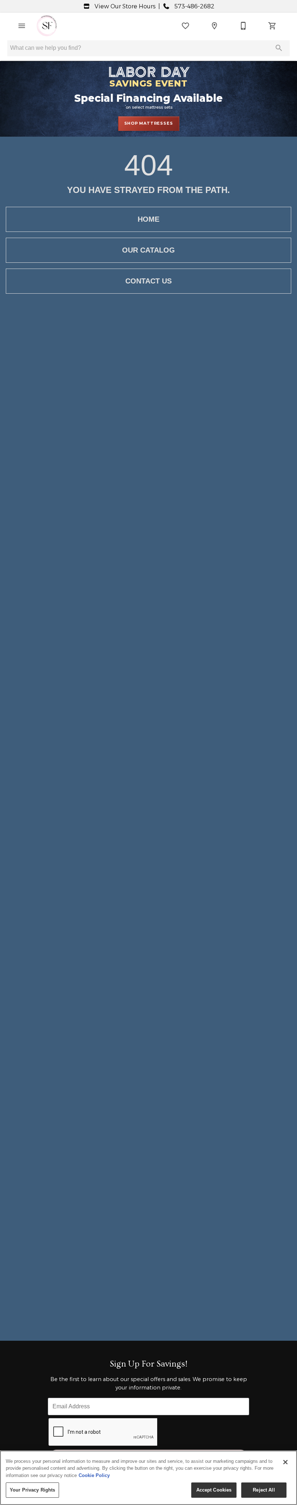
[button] (21, 26)
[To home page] (46, 26)
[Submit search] (279, 48)
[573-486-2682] (243, 26)
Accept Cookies (214, 1490)
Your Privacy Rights (32, 1490)
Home (148, 219)
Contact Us (148, 281)
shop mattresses (148, 123)
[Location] (214, 26)
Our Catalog (148, 250)
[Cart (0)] (272, 26)
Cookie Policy (94, 1475)
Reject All (264, 1490)
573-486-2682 (193, 6)
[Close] (285, 1462)
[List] (185, 26)
